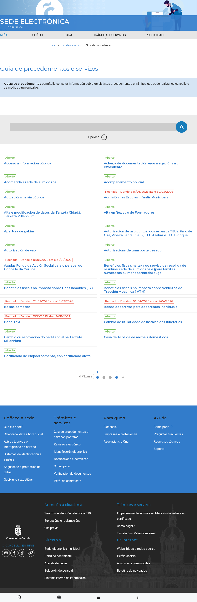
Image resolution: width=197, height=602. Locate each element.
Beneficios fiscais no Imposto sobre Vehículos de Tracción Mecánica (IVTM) (143, 290)
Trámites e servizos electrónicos (109, 38)
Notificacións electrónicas (71, 459)
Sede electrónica (34, 21)
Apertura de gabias (19, 231)
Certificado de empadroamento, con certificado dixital (47, 356)
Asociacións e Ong (116, 441)
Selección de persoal (58, 570)
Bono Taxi (12, 322)
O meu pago (62, 466)
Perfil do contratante (67, 481)
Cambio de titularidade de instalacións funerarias (143, 322)
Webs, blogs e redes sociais (136, 548)
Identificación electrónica (70, 451)
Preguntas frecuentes (168, 434)
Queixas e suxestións (18, 479)
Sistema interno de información (65, 578)
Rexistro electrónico (67, 444)
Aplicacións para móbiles (133, 563)
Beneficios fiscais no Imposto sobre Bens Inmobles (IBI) (48, 288)
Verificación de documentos (72, 473)
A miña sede (4, 35)
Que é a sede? (13, 427)
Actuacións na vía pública (24, 197)
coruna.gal (16, 27)
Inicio (52, 45)
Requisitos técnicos (167, 441)
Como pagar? (126, 526)
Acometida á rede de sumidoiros (30, 182)
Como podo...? (163, 427)
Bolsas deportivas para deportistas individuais (140, 307)
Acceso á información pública (27, 163)
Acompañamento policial (124, 182)
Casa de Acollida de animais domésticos (136, 337)
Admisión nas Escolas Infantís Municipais (136, 197)
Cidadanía (110, 427)
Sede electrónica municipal (62, 548)
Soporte (159, 449)
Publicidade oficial (155, 38)
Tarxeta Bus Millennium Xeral (136, 533)
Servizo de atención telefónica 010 (67, 513)
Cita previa (51, 528)
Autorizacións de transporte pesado (133, 250)
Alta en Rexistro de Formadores (129, 212)
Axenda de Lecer (55, 563)
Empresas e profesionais (120, 434)
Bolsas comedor (17, 307)
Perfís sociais (126, 556)
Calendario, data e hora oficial (23, 434)
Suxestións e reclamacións (62, 520)
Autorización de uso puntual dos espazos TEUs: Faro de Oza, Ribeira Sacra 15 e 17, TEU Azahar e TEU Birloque (148, 233)
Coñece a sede (38, 38)
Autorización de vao (20, 250)
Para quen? (69, 38)
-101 (182, 564)
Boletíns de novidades (132, 570)
